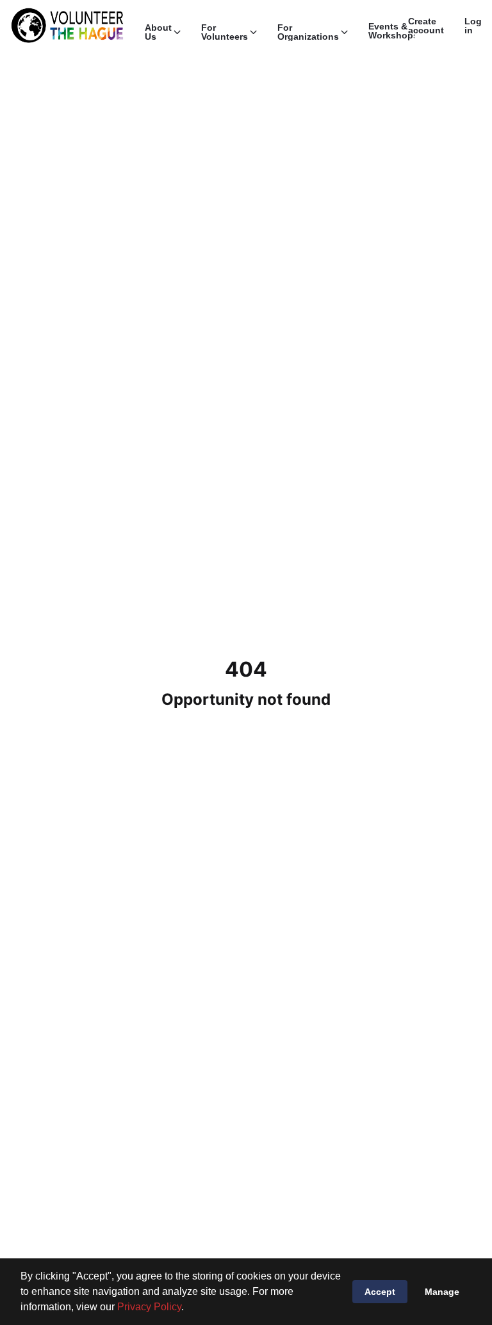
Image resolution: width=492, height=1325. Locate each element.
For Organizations (308, 32)
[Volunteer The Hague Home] (67, 25)
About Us (158, 32)
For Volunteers (224, 32)
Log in (473, 25)
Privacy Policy (149, 1306)
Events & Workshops (393, 30)
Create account (426, 25)
